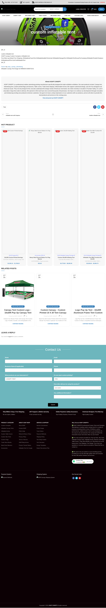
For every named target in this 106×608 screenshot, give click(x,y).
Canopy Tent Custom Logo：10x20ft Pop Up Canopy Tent (18, 311)
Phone (56, 366)
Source (3, 66)
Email (56, 357)
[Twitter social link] (98, 107)
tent (4, 107)
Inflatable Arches (5, 431)
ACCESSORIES (35, 261)
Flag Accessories (44, 261)
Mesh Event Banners (6, 445)
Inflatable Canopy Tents (7, 428)
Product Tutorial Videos (25, 445)
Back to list (53, 114)
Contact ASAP (22, 428)
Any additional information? (62, 393)
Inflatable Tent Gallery (53, 27)
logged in (10, 336)
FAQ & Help (22, 431)
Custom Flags (5, 439)
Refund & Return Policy (25, 434)
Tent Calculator (40, 442)
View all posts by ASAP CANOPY (53, 98)
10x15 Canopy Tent (19, 259)
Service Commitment (42, 425)
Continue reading (18, 323)
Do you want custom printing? (63, 375)
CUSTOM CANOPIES (8, 259)
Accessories (4, 448)
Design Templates (41, 445)
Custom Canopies (6, 425)
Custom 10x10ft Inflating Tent (66, 257)
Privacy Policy (22, 436)
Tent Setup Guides (41, 439)
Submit (53, 405)
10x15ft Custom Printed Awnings (13, 257)
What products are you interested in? (16, 375)
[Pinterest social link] (102, 107)
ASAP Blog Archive (24, 442)
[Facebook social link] (94, 107)
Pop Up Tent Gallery (18, 306)
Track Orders (40, 431)
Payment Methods (41, 434)
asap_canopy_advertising (15, 66)
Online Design (40, 428)
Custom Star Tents (6, 436)
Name (7, 357)
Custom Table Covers (7, 434)
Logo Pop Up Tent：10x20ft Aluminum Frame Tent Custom (88, 311)
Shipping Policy (41, 436)
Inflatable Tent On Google (25, 448)
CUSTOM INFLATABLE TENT (66, 259)
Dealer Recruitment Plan (43, 448)
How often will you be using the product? (67, 384)
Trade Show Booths (6, 442)
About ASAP (22, 425)
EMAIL (101, 9)
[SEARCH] (65, 9)
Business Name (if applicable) (14, 366)
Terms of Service (23, 439)
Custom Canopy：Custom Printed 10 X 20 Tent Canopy (53, 311)
